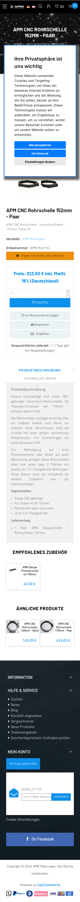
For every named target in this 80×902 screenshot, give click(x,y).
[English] (33, 6)
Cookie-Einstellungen (23, 820)
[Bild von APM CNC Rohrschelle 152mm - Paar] (28, 188)
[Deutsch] (28, 6)
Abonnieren (61, 797)
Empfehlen (42, 334)
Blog (14, 711)
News (15, 705)
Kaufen (41, 302)
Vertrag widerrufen (23, 764)
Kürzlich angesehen (26, 716)
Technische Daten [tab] (40, 378)
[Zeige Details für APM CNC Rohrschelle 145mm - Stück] (13, 626)
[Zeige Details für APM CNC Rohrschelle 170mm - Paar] (47, 626)
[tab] (40, 676)
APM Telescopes (33, 239)
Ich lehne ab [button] (40, 153)
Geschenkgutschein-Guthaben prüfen (40, 738)
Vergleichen (41, 324)
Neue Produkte (22, 727)
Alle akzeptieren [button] (40, 145)
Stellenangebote (23, 733)
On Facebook (42, 839)
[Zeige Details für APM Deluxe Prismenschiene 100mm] (13, 570)
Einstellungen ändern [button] (40, 161)
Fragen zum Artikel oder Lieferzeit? (42, 255)
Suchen (16, 699)
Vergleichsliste (22, 722)
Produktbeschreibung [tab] (40, 370)
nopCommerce (48, 885)
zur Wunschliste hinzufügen (41, 315)
